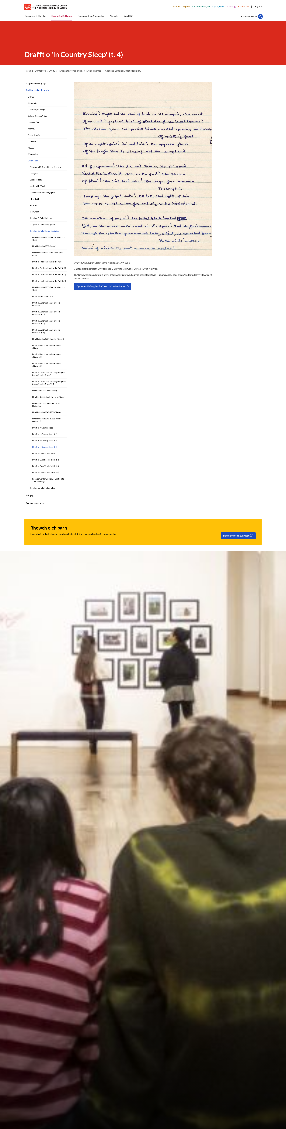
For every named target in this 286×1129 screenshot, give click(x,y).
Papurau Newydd (201, 6)
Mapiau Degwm (181, 6)
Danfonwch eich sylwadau (236, 535)
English (258, 6)
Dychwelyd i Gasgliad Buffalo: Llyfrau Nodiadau (100, 286)
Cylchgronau (218, 6)
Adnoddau (243, 6)
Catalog (231, 6)
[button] (47, 16)
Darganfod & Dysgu (35, 83)
